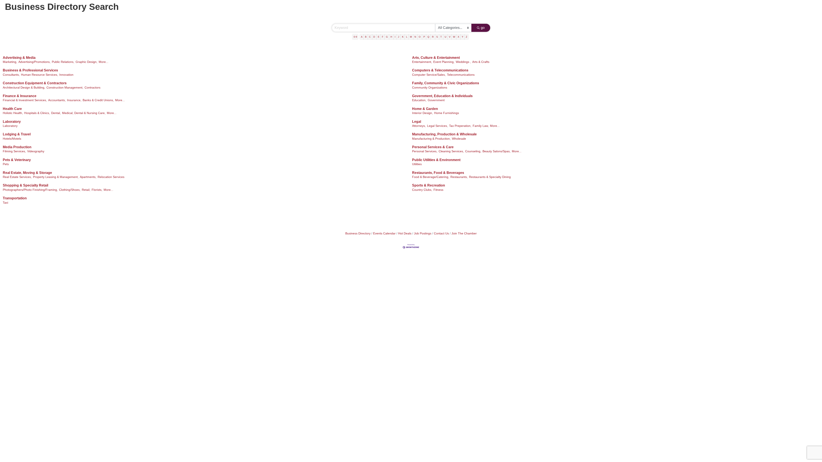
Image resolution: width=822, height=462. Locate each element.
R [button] (433, 37)
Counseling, (473, 151)
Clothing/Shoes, (69, 189)
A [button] (361, 37)
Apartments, (88, 177)
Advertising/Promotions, (34, 62)
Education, (419, 100)
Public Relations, (63, 62)
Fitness (438, 189)
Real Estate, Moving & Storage (27, 173)
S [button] (437, 37)
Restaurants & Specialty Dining (490, 177)
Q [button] (428, 37)
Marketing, (10, 62)
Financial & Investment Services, (25, 100)
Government (436, 100)
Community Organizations (429, 87)
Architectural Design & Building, (24, 87)
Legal (416, 121)
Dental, (56, 113)
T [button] (441, 37)
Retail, (86, 189)
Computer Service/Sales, (429, 74)
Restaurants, (459, 177)
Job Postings (422, 233)
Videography (35, 151)
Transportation (15, 198)
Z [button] (466, 37)
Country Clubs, (422, 189)
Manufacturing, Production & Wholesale (444, 134)
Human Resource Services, (39, 74)
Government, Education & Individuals (442, 96)
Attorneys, (419, 125)
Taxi (5, 202)
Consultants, (11, 74)
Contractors (92, 87)
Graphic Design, (86, 62)
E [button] (378, 37)
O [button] (420, 37)
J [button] (398, 37)
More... (103, 62)
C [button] (370, 37)
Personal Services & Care (433, 147)
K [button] (403, 37)
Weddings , (463, 62)
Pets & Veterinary (17, 160)
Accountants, (57, 100)
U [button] (445, 37)
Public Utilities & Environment (436, 160)
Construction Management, (64, 87)
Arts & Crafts (480, 62)
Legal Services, (437, 125)
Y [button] (462, 37)
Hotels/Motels (12, 138)
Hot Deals (404, 233)
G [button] (387, 37)
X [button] (458, 37)
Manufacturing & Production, (431, 138)
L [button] (406, 37)
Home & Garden (425, 109)
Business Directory (358, 233)
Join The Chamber (464, 233)
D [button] (374, 37)
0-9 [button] (355, 37)
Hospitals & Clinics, (37, 113)
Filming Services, (14, 151)
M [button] (411, 37)
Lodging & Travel (17, 134)
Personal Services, (424, 151)
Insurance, (74, 100)
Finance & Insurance (19, 96)
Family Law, (481, 125)
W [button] (454, 37)
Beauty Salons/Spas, (496, 151)
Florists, (97, 189)
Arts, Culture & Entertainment (436, 57)
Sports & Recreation (428, 185)
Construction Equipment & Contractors (35, 83)
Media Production (17, 147)
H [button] (391, 37)
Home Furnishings (446, 113)
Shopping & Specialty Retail (25, 185)
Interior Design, (422, 113)
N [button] (415, 37)
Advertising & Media (19, 57)
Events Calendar (384, 233)
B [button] (365, 37)
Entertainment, (422, 62)
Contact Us (441, 233)
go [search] (483, 28)
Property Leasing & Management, (56, 177)
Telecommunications (461, 74)
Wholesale (459, 138)
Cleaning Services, (451, 151)
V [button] (449, 37)
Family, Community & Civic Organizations (445, 83)
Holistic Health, (13, 113)
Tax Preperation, (460, 125)
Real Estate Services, (17, 177)
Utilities (417, 164)
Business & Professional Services (30, 70)
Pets (6, 164)
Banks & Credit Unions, (98, 100)
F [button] (382, 37)
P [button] (424, 37)
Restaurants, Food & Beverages (438, 173)
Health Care (12, 109)
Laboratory (12, 121)
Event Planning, (443, 62)
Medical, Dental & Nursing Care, (84, 113)
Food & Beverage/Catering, (430, 177)
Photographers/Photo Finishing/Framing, (30, 189)
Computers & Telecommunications (440, 70)
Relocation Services (111, 177)
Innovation (66, 74)
